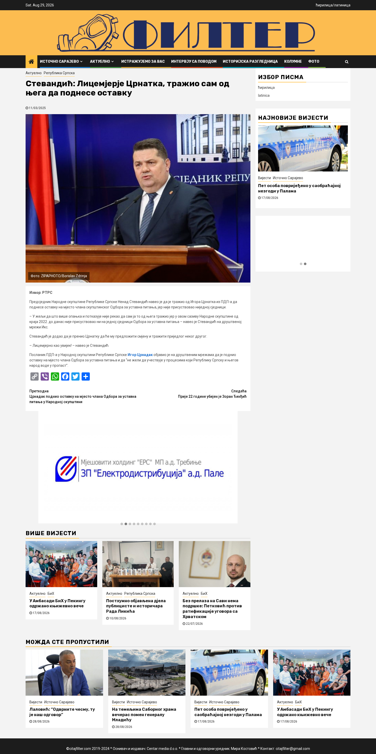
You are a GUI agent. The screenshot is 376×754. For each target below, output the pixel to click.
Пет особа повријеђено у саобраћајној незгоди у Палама (228, 712)
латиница (342, 5)
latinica (264, 95)
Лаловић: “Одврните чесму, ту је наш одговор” (62, 712)
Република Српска (59, 73)
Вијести (35, 702)
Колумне (293, 61)
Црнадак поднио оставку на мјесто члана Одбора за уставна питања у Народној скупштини (82, 396)
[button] (122, 524)
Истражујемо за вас (143, 61)
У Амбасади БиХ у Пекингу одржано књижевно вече (57, 603)
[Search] (347, 62)
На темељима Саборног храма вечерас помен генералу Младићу (144, 715)
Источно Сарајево (59, 61)
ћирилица (324, 5)
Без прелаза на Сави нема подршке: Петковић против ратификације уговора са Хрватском (212, 608)
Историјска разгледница (250, 61)
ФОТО (313, 61)
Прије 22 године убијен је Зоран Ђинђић (212, 393)
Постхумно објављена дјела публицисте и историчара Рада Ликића (136, 606)
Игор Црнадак (140, 355)
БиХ (51, 593)
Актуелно (100, 61)
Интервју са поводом (193, 61)
